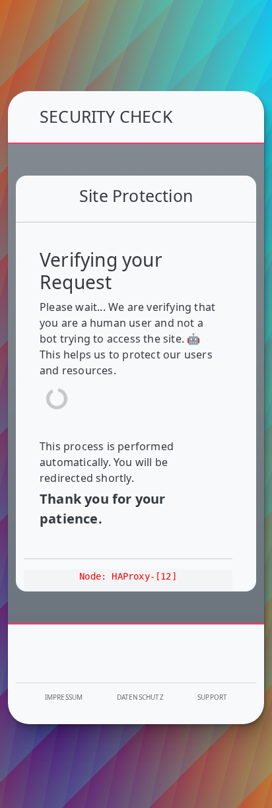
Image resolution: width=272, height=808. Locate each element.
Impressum (64, 697)
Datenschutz (140, 697)
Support (212, 697)
